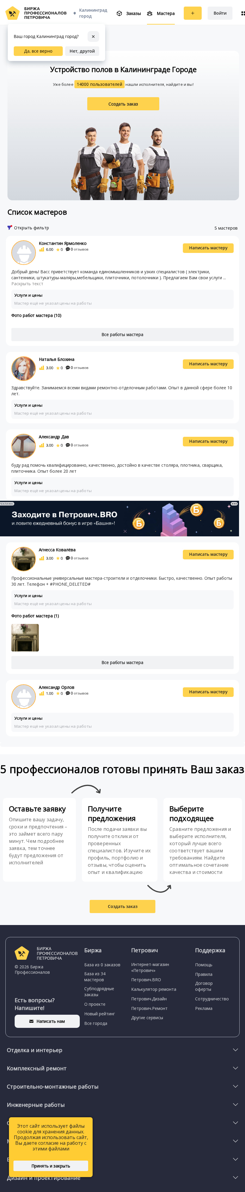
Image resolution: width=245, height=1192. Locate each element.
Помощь (203, 964)
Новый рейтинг (99, 1014)
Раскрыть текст (27, 283)
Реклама (203, 1008)
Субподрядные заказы (99, 991)
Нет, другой (82, 51)
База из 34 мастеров (94, 976)
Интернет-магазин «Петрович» (150, 967)
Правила (203, 974)
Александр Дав (54, 436)
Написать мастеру (208, 248)
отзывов (79, 249)
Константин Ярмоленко (63, 243)
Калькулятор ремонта (153, 989)
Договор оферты (204, 986)
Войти (220, 13)
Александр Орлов (56, 687)
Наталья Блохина (56, 359)
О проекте (94, 1004)
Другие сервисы (147, 1017)
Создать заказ (123, 104)
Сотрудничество (212, 999)
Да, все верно (38, 51)
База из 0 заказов (102, 964)
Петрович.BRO (146, 979)
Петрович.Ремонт (149, 1008)
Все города (95, 1023)
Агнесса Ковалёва (57, 549)
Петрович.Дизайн (149, 999)
